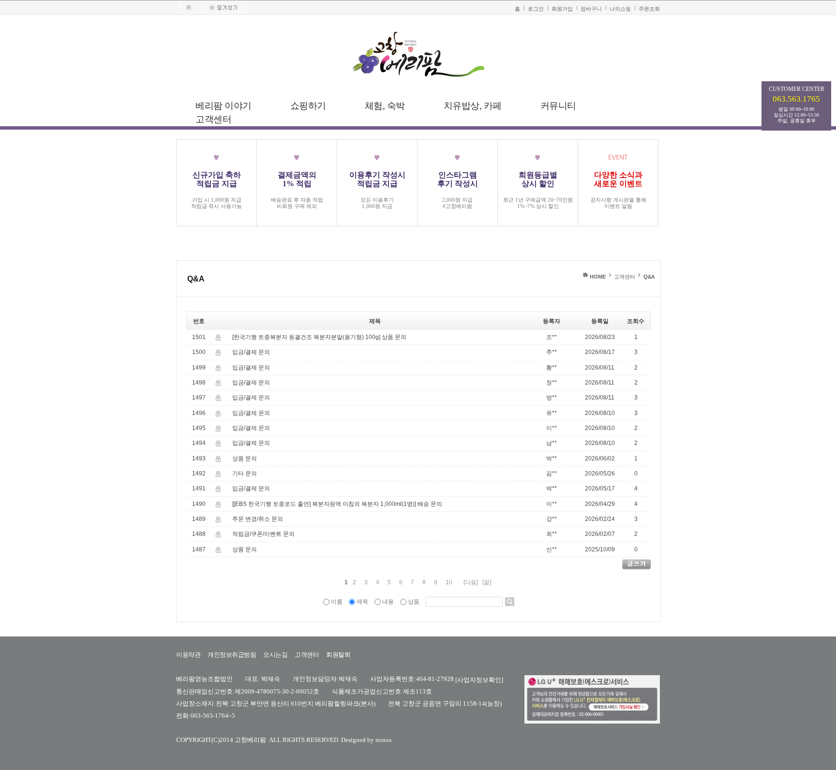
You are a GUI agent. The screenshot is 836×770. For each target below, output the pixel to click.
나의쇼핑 (620, 9)
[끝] (486, 582)
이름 (336, 601)
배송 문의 (430, 504)
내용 (388, 601)
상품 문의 (394, 337)
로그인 (536, 9)
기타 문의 (244, 473)
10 (449, 582)
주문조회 (649, 9)
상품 (413, 601)
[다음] (470, 582)
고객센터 (624, 277)
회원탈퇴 (338, 654)
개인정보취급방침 (232, 654)
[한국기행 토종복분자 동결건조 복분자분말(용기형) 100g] (306, 337)
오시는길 (275, 654)
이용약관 (188, 654)
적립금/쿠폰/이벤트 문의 (263, 534)
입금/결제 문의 (251, 352)
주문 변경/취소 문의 (257, 519)
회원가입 (562, 9)
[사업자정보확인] (479, 679)
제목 (362, 601)
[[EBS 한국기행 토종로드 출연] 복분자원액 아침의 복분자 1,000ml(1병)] (324, 504)
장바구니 (591, 9)
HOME (598, 277)
